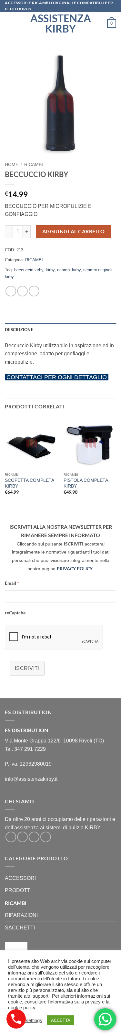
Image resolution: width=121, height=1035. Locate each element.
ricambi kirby (69, 269)
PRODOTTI (18, 890)
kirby (50, 269)
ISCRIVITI (27, 668)
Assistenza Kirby (60, 23)
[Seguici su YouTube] (45, 837)
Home (11, 164)
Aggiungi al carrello (73, 231)
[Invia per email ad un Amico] (34, 291)
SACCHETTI (20, 927)
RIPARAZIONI (21, 915)
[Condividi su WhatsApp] (10, 291)
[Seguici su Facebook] (10, 837)
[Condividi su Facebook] (22, 291)
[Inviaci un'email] (34, 837)
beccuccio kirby (28, 269)
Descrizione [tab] (19, 329)
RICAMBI (33, 164)
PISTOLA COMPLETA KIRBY (86, 483)
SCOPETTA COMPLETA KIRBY (29, 483)
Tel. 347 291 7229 (25, 749)
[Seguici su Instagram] (22, 837)
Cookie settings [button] (26, 1020)
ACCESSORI (20, 878)
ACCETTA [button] (60, 1020)
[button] (9, 24)
